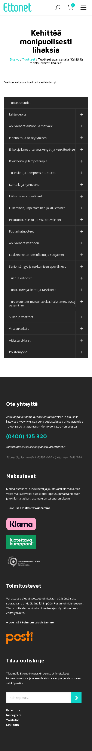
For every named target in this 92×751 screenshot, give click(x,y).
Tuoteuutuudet (20, 103)
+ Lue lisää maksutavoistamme (28, 508)
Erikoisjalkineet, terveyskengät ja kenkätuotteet (42, 149)
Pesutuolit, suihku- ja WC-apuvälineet (35, 220)
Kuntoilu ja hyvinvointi (24, 185)
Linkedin (12, 725)
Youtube (12, 720)
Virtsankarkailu (19, 328)
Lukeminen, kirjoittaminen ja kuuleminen (37, 208)
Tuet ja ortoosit (20, 278)
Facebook (13, 710)
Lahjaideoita (18, 114)
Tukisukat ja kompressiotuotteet (32, 173)
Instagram (13, 715)
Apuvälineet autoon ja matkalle (31, 126)
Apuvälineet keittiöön (24, 243)
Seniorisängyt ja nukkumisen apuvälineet (37, 266)
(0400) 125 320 (26, 436)
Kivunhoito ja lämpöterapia (28, 161)
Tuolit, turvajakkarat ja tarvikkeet (32, 290)
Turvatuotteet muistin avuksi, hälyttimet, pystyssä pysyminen (44, 303)
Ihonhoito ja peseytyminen (28, 138)
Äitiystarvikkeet (20, 340)
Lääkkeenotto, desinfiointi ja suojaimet (36, 255)
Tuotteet (28, 59)
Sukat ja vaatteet (21, 317)
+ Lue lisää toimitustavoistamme (30, 622)
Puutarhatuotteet (21, 231)
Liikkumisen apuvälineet (25, 196)
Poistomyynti (18, 352)
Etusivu (14, 59)
